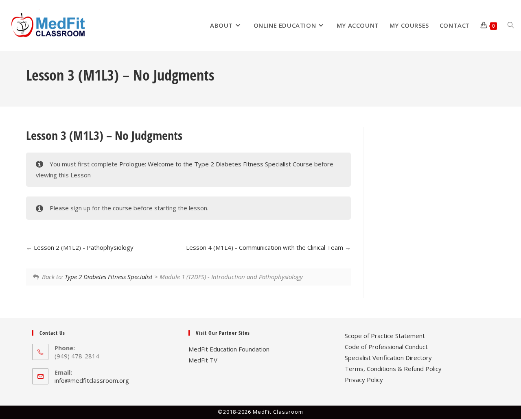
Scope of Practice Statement (385, 336)
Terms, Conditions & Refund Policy (393, 368)
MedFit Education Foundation (228, 349)
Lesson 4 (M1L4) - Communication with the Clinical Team (265, 247)
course (122, 208)
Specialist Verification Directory (388, 358)
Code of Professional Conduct (386, 347)
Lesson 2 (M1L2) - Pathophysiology (83, 247)
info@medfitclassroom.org (92, 380)
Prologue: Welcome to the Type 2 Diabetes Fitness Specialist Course (216, 164)
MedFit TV (202, 360)
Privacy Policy (364, 379)
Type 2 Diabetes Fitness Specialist (109, 277)
